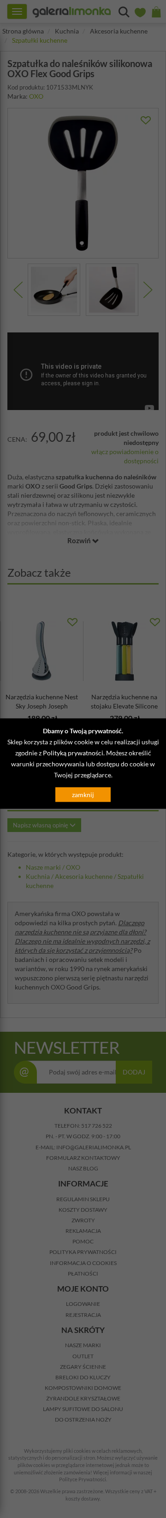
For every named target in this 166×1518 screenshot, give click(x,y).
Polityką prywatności (73, 753)
